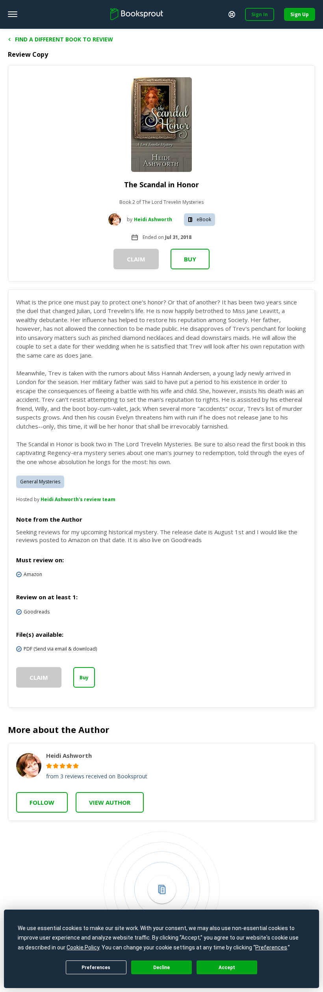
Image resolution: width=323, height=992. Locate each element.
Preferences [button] (271, 947)
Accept (227, 967)
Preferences (96, 967)
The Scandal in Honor (161, 184)
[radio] (49, 766)
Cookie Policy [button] (83, 947)
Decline (161, 967)
